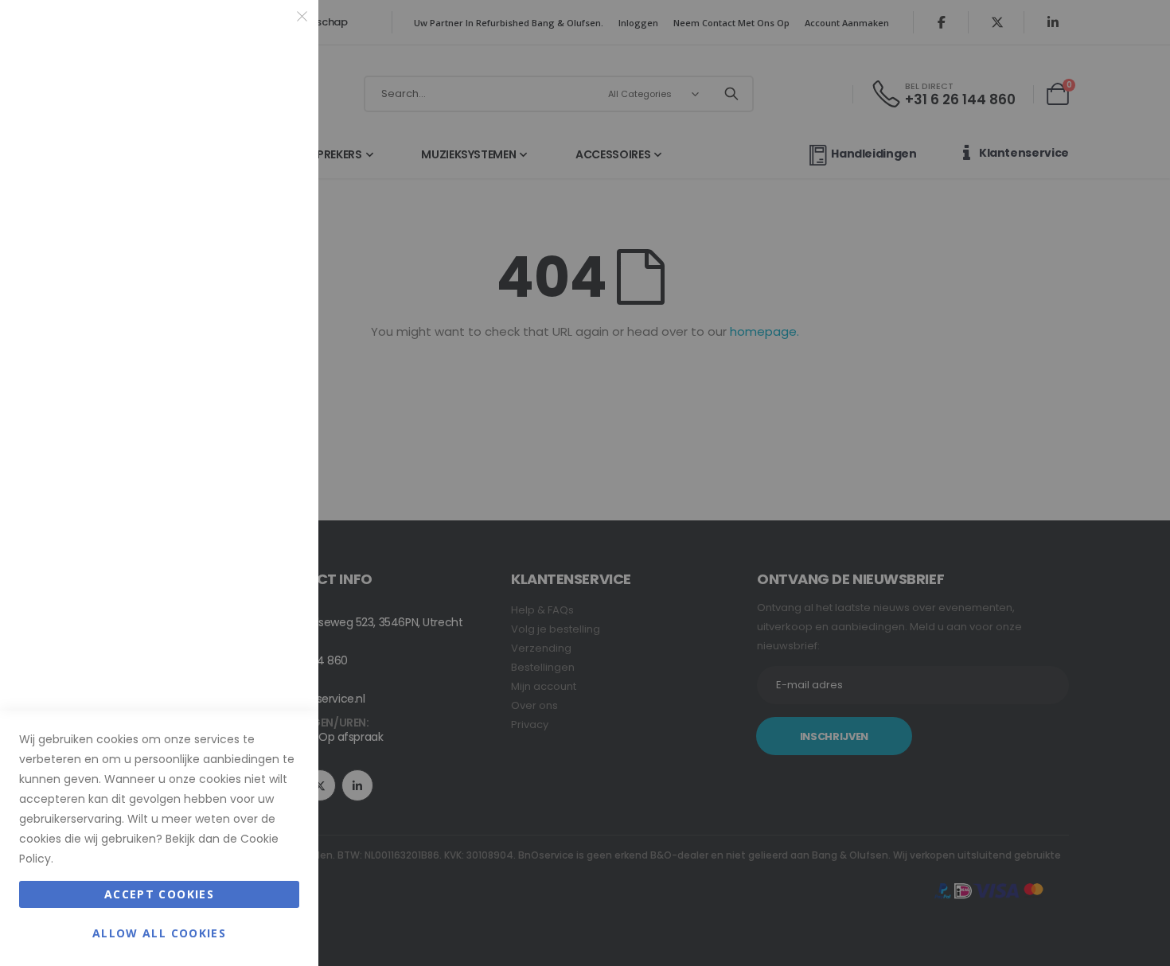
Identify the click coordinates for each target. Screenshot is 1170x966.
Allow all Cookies (159, 933)
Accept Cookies (159, 894)
